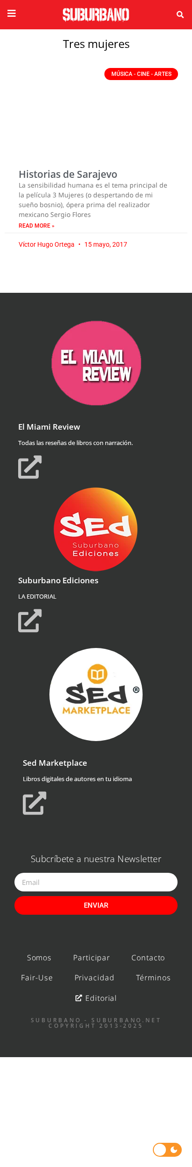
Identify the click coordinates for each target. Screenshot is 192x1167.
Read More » (37, 226)
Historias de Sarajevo (68, 174)
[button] (180, 14)
